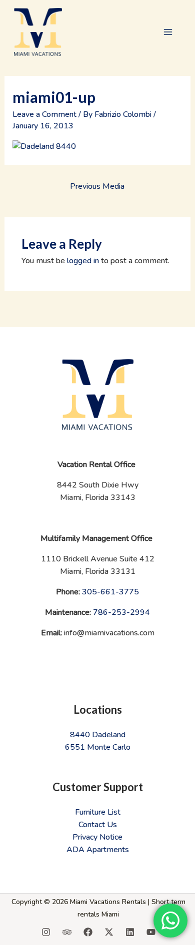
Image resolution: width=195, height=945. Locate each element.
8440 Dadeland (98, 734)
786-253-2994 (121, 612)
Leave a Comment (44, 114)
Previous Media (97, 186)
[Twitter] (109, 932)
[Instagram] (46, 932)
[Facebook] (88, 932)
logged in (83, 260)
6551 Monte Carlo (97, 747)
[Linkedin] (130, 932)
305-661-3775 (110, 591)
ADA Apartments (97, 849)
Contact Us (97, 824)
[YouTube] (151, 932)
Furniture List (97, 812)
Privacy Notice (97, 837)
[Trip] (67, 932)
